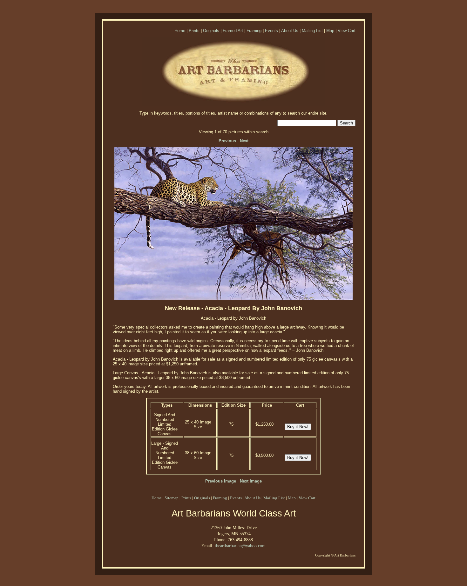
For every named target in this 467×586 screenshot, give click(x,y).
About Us (289, 30)
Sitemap (172, 498)
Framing (254, 30)
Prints (194, 30)
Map (330, 30)
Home (179, 30)
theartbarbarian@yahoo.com (240, 545)
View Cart (346, 30)
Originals (211, 30)
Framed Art (233, 30)
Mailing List (312, 30)
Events (271, 30)
